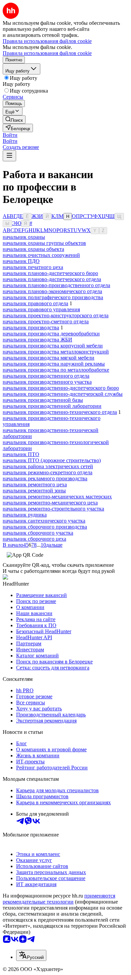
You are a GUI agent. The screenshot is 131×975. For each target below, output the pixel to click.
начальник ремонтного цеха (35, 484)
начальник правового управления (41, 309)
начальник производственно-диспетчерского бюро (61, 388)
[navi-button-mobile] (9, 155)
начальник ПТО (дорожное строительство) (52, 460)
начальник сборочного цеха (34, 539)
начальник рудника (25, 515)
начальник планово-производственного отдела (56, 285)
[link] (14, 119)
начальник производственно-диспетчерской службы (63, 394)
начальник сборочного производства (45, 527)
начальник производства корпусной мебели (53, 345)
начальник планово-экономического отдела (52, 291)
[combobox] (31, 955)
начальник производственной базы (43, 400)
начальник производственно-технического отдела (60, 412)
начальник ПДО (21, 261)
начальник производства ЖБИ (37, 339)
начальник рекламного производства (45, 478)
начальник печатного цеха (33, 267)
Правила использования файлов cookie (47, 53)
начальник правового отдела (35, 303)
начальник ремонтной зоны (34, 490)
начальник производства (31, 327)
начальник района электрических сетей (48, 466)
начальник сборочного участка (38, 533)
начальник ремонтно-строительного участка (53, 508)
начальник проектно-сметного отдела (46, 321)
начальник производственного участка (47, 382)
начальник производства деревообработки (51, 333)
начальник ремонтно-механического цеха (50, 502)
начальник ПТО (21, 454)
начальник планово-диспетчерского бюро (50, 273)
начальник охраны (24, 237)
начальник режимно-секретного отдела (47, 472)
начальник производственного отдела (46, 376)
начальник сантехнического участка (44, 521)
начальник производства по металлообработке (56, 370)
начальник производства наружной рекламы (54, 364)
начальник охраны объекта (33, 249)
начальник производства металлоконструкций (56, 352)
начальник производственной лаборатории (52, 406)
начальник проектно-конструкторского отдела (55, 315)
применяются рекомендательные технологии (59, 899)
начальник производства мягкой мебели (48, 358)
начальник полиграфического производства (53, 297)
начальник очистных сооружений (41, 255)
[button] (10, 135)
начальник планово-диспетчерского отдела (52, 279)
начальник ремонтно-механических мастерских (57, 496)
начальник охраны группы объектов (44, 243)
